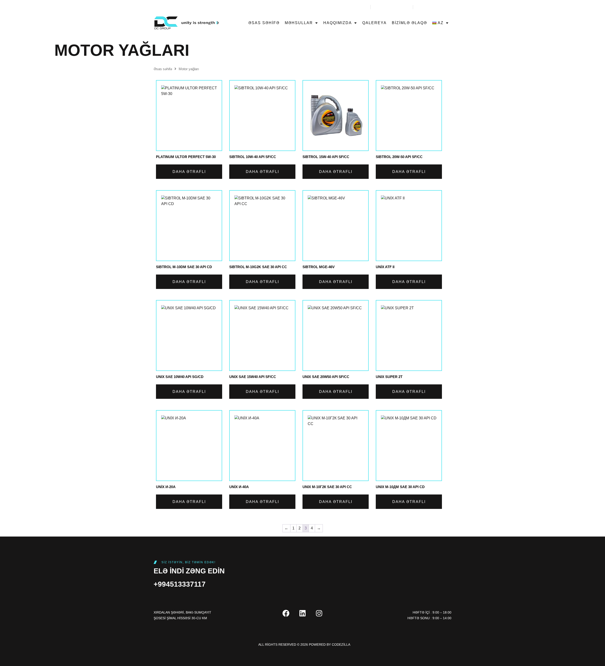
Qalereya (374, 23)
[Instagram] (319, 613)
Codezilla (341, 644)
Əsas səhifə (264, 23)
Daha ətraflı (189, 172)
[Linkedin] (302, 613)
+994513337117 (180, 584)
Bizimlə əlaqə (409, 23)
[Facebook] (286, 613)
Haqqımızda (337, 23)
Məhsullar (299, 23)
